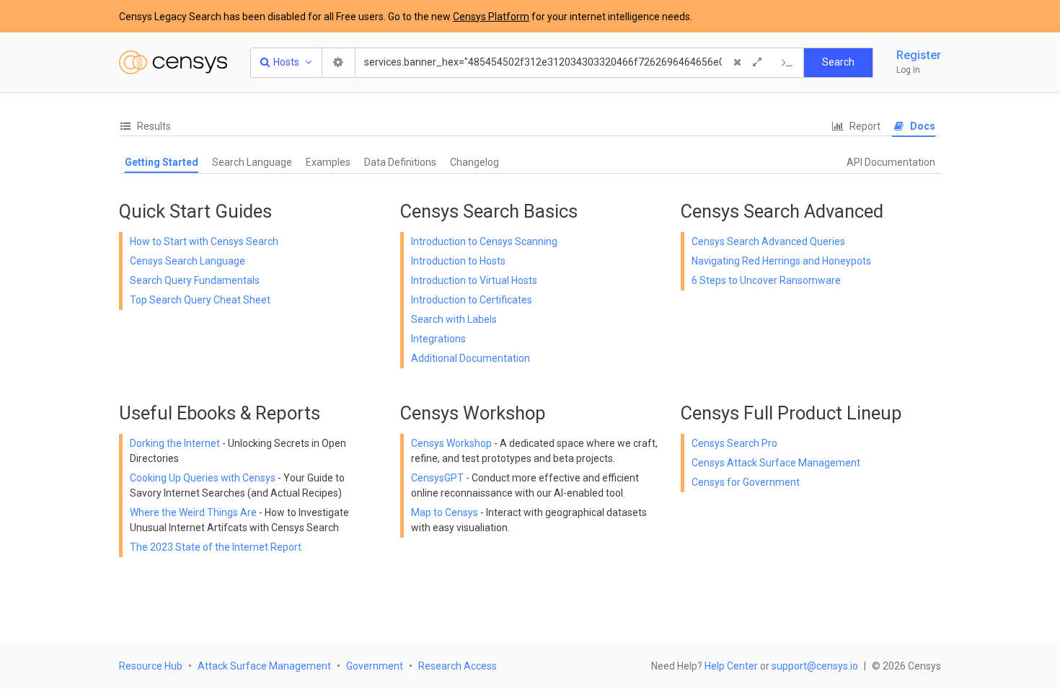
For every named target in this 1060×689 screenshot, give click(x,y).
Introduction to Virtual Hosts (474, 280)
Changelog (474, 162)
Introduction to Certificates (471, 300)
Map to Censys (444, 512)
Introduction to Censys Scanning (484, 241)
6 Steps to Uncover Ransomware (766, 280)
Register (918, 55)
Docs (921, 126)
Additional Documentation (470, 358)
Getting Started (161, 162)
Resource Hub (150, 666)
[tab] (145, 126)
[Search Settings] (338, 62)
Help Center (731, 666)
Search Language (252, 162)
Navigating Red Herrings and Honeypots (781, 261)
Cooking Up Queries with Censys (204, 478)
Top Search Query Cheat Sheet (200, 300)
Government (374, 666)
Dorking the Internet (176, 443)
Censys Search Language (187, 261)
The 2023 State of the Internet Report (215, 547)
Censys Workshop (451, 443)
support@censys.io (815, 666)
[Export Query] (787, 62)
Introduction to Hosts (458, 261)
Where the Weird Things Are (194, 512)
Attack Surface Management (264, 666)
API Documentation (891, 162)
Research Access (457, 666)
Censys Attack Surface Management (776, 462)
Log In (908, 70)
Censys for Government (746, 482)
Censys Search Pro (734, 443)
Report (863, 126)
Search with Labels (454, 319)
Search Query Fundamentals (195, 280)
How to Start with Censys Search (204, 241)
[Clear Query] (736, 62)
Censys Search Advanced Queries (768, 241)
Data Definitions (400, 162)
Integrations (438, 338)
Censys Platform (491, 16)
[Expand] (757, 62)
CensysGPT (437, 478)
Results (153, 126)
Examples (328, 162)
